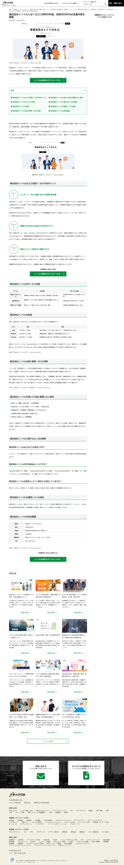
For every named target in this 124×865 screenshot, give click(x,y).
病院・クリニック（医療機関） (37, 812)
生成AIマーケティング (64, 845)
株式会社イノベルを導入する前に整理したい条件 (67, 97)
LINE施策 (37, 820)
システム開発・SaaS (26, 810)
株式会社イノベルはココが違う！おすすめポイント (29, 97)
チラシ (31, 832)
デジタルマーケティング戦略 (35, 843)
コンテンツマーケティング (63, 820)
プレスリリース (75, 824)
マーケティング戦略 (44, 841)
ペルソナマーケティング (83, 843)
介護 (50, 812)
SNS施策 (28, 820)
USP (82, 840)
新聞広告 (64, 832)
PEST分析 (20, 840)
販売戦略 (11, 843)
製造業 (91, 810)
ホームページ (13, 824)
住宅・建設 (99, 810)
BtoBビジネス (13, 810)
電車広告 (82, 832)
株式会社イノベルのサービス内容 (24, 102)
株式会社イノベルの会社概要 (60, 111)
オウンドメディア (79, 820)
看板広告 (73, 832)
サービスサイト (39, 824)
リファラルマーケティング (53, 822)
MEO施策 (20, 820)
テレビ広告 (105, 832)
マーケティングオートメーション (57, 824)
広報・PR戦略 (96, 841)
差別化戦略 (106, 840)
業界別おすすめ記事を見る (41, 803)
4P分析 (71, 841)
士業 (10, 812)
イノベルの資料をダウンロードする (47, 80)
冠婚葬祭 (57, 812)
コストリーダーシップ (93, 840)
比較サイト (25, 822)
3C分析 (55, 840)
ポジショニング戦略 (59, 841)
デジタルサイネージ (15, 832)
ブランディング (22, 841)
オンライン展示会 (37, 822)
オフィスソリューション (59, 810)
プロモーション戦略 (82, 841)
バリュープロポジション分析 (69, 840)
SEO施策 (11, 820)
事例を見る (27, 803)
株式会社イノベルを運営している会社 (63, 106)
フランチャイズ (80, 810)
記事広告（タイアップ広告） (101, 822)
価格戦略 (20, 843)
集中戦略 (11, 841)
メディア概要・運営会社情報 (17, 853)
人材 (71, 810)
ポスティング (41, 832)
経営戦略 (11, 840)
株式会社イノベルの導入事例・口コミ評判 (27, 111)
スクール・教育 (19, 812)
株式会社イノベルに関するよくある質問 (64, 102)
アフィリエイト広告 (84, 822)
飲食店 (66, 812)
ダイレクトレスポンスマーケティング (20, 845)
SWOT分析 (46, 840)
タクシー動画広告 (93, 832)
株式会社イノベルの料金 (21, 106)
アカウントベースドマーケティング (44, 845)
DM (25, 832)
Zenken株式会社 (114, 860)
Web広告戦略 (68, 843)
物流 (107, 810)
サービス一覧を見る (15, 803)
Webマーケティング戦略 (54, 843)
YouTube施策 (48, 820)
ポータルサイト (13, 822)
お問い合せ (117, 3)
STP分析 (32, 841)
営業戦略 (105, 841)
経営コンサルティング (42, 810)
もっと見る (48, 741)
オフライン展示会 (53, 832)
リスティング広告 (69, 822)
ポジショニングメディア (95, 820)
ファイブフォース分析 (33, 840)
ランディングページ (26, 824)
